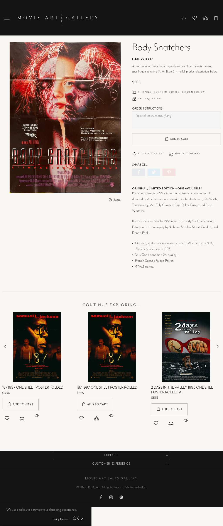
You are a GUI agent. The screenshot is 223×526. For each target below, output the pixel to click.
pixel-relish (139, 487)
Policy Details (60, 519)
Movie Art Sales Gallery (57, 18)
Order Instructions (147, 108)
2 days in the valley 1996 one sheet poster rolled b (34, 389)
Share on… (140, 165)
